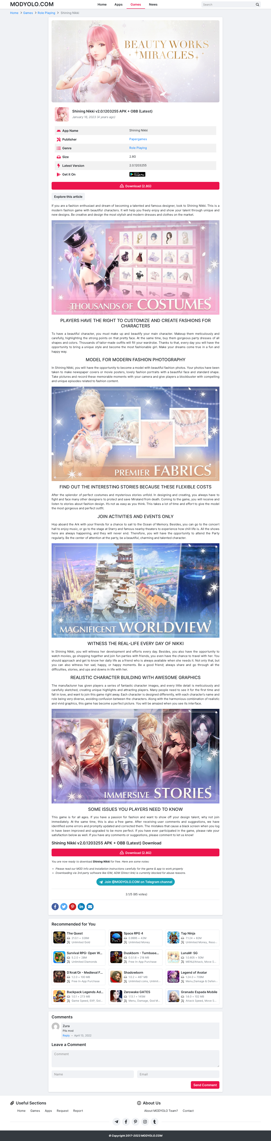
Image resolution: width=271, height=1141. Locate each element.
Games (136, 4)
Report (78, 1111)
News (153, 4)
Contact (188, 1111)
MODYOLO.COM (32, 4)
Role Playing (138, 148)
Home (102, 4)
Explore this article (68, 197)
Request (62, 1111)
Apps (118, 4)
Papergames (138, 139)
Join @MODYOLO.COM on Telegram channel (138, 882)
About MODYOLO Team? (161, 1111)
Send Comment (205, 1085)
